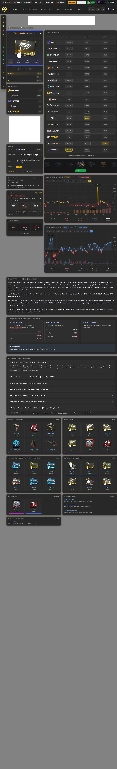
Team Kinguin (25, 28)
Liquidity (24, 192)
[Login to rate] (9, 171)
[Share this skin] (9, 33)
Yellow (19, 166)
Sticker (18, 28)
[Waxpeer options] (50, 2)
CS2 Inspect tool (62, 413)
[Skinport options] (39, 2)
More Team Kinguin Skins (72, 458)
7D (65, 181)
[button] (35, 66)
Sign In (112, 9)
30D (69, 181)
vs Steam (59, 181)
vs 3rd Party (60, 231)
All (89, 181)
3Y (83, 181)
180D (77, 181)
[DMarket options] (28, 2)
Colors (59, 9)
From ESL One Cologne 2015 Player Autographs (24, 458)
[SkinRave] (111, 2)
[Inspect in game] (40, 33)
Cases (35, 9)
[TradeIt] (91, 2)
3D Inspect (70, 9)
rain (32, 28)
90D (72, 181)
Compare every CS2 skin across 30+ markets (80, 155)
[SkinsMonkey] (72, 2)
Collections (26, 9)
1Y (80, 181)
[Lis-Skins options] (61, 2)
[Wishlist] (98, 9)
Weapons (15, 9)
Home (12, 28)
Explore (79, 9)
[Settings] (103, 9)
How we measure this (28, 213)
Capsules (43, 9)
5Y (86, 181)
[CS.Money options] (17, 2)
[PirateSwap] (81, 2)
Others (51, 9)
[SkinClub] (101, 2)
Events (49, 181)
